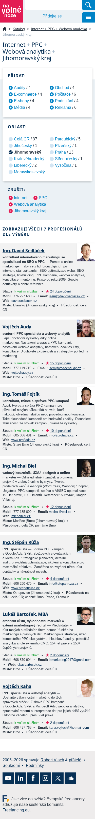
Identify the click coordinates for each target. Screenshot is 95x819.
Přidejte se (52, 16)
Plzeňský (63, 145)
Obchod (62, 88)
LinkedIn (20, 778)
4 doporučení (59, 579)
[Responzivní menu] (88, 17)
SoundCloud (70, 778)
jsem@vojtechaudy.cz (65, 368)
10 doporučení (60, 431)
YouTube (8, 778)
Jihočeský (23, 145)
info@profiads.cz (61, 435)
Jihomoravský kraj (30, 211)
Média (19, 107)
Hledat (88, 5)
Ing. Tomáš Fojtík (21, 394)
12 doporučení (60, 507)
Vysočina (63, 165)
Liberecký (22, 165)
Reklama (63, 107)
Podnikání (64, 101)
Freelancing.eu (7, 798)
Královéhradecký (29, 159)
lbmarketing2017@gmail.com (70, 660)
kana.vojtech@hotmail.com (69, 727)
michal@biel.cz (60, 512)
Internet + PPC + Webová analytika (59, 29)
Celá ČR (22, 139)
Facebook (33, 778)
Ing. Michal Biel (19, 466)
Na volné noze (5, 29)
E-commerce (25, 94)
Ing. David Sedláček (24, 250)
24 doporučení (60, 291)
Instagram (45, 778)
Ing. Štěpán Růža (21, 542)
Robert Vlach (52, 760)
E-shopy (21, 101)
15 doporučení (60, 363)
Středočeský (66, 159)
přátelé (75, 760)
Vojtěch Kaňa (17, 686)
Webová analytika (30, 204)
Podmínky (35, 765)
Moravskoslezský (29, 172)
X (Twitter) (58, 778)
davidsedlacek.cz (24, 301)
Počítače (63, 94)
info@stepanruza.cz (63, 583)
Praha (60, 152)
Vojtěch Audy (17, 327)
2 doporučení (59, 655)
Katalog (19, 29)
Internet (20, 198)
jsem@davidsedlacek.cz (67, 296)
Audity (19, 88)
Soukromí (11, 765)
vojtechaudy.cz (22, 372)
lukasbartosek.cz (29, 664)
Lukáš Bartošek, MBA (25, 614)
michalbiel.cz (21, 516)
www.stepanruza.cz (25, 588)
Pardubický (65, 139)
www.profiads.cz (23, 440)
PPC (43, 198)
